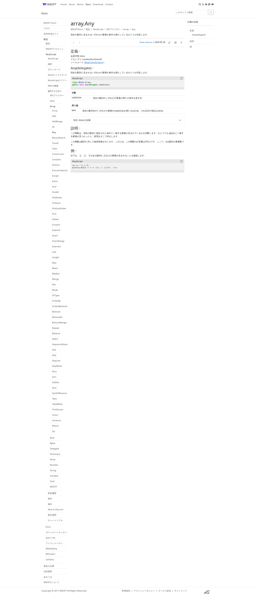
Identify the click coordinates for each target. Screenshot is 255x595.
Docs (88, 4)
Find (54, 186)
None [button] (52, 459)
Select (55, 338)
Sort (54, 376)
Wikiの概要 (53, 85)
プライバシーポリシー (144, 590)
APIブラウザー (57, 95)
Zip (53, 431)
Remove (56, 311)
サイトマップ (180, 590)
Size (54, 349)
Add (54, 116)
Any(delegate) (199, 34)
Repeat (55, 328)
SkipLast (56, 360)
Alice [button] (52, 100)
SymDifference (59, 393)
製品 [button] (46, 39)
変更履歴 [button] (52, 493)
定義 (192, 30)
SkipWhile (57, 366)
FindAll (55, 192)
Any (54, 132)
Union (55, 415)
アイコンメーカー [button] (54, 543)
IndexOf (56, 230)
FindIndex (57, 197)
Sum (54, 387)
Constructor (58, 154)
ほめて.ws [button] (50, 537)
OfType (55, 295)
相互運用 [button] (52, 514)
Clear (54, 148)
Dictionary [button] (55, 454)
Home (64, 4)
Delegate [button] (54, 448)
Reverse (56, 333)
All (53, 126)
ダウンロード (54, 69)
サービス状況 (164, 590)
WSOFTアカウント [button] (54, 48)
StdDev (55, 382)
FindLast (56, 203)
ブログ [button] (47, 28)
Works (80, 4)
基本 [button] (50, 504)
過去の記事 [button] (49, 566)
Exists (55, 181)
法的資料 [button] (48, 571)
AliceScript (53, 58)
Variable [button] (54, 475)
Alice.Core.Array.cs (93, 62)
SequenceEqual (59, 344)
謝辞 (50, 64)
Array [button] (52, 106)
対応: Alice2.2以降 (82, 120)
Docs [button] (48, 526)
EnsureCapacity (60, 170)
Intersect (56, 246)
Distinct (56, 164)
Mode (55, 289)
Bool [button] (52, 437)
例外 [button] (50, 498)
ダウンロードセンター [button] (56, 532)
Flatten (55, 219)
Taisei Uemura (145, 42)
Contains (56, 159)
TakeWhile (57, 404)
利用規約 (126, 590)
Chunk (55, 143)
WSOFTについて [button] (51, 582)
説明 (192, 41)
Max (54, 262)
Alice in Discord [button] (55, 509)
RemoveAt (57, 317)
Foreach (56, 224)
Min (54, 284)
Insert (55, 235)
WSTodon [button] (50, 554)
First (54, 213)
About (72, 4)
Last (54, 251)
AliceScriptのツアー (57, 80)
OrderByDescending (62, 306)
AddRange (57, 121)
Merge (55, 279)
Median (56, 273)
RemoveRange (59, 322)
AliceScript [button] (51, 54)
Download (98, 4)
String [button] (53, 470)
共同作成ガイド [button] (51, 33)
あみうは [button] (48, 576)
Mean (55, 268)
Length (55, 257)
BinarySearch (58, 137)
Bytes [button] (52, 443)
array (54, 110)
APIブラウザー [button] (55, 91)
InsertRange (58, 241)
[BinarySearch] (79, 43)
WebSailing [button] (51, 548)
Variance (56, 420)
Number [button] (54, 464)
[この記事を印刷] (175, 43)
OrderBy (56, 300)
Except (55, 175)
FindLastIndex (59, 208)
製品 (48, 43)
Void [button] (52, 481)
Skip (54, 355)
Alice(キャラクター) (57, 74)
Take (54, 398)
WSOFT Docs (50, 22)
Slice (54, 371)
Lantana (50, 559)
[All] (73, 43)
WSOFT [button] (53, 486)
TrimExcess (57, 409)
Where (55, 425)
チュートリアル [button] (55, 520)
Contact (109, 4)
